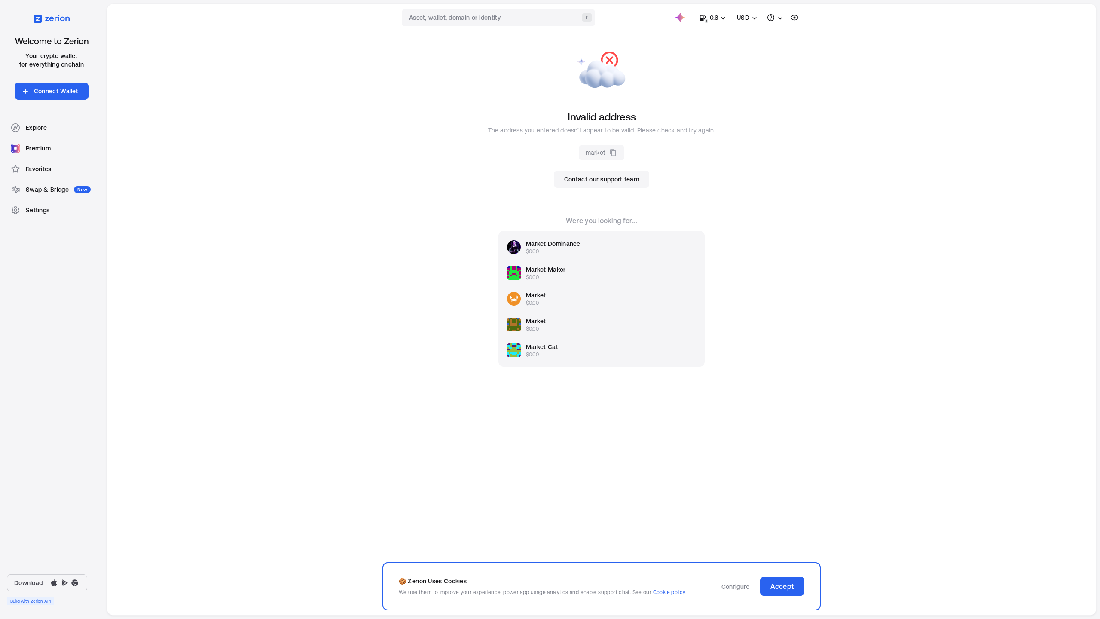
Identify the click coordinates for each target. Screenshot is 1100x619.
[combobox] (499, 17)
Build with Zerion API (30, 601)
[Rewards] (680, 18)
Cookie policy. (669, 592)
